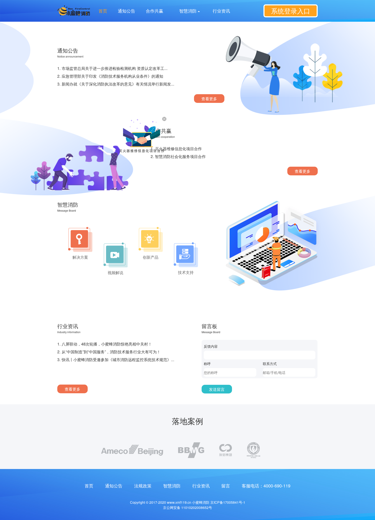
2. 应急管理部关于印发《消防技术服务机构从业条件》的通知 (110, 76)
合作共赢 (154, 11)
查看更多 (209, 98)
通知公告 (126, 11)
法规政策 (142, 485)
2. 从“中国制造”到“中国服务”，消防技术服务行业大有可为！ (109, 351)
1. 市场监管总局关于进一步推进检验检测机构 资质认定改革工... (112, 68)
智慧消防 (172, 485)
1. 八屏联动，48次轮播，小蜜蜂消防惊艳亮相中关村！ (104, 344)
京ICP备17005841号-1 (227, 502)
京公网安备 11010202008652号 (187, 507)
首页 (103, 11)
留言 (225, 485)
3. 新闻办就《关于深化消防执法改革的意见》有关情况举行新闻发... (115, 84)
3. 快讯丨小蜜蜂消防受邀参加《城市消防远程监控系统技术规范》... (115, 359)
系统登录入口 (290, 10)
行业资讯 (221, 11)
